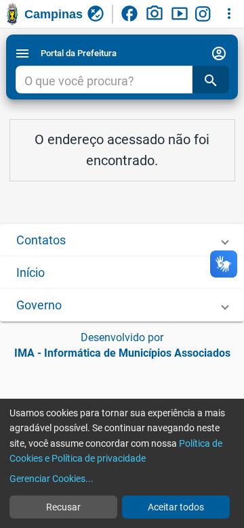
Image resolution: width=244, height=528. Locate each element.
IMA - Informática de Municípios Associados (122, 353)
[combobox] (103, 81)
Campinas (53, 14)
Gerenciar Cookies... (51, 478)
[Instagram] (204, 14)
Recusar (63, 507)
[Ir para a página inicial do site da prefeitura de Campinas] (12, 14)
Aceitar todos (176, 507)
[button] (122, 240)
